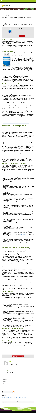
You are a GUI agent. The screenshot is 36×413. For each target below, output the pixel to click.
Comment (4, 379)
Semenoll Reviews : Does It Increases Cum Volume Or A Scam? (16, 123)
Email (3, 383)
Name (3, 381)
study (4, 181)
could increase (23, 234)
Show (7, 15)
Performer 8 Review (7, 121)
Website (3, 385)
